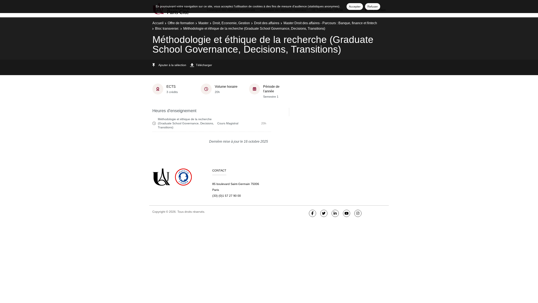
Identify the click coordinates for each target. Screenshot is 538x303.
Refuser (372, 6)
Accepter (355, 6)
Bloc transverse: (167, 28)
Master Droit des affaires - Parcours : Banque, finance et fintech (330, 23)
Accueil (158, 23)
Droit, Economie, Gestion (231, 23)
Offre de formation (181, 23)
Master (203, 23)
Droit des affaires (266, 23)
